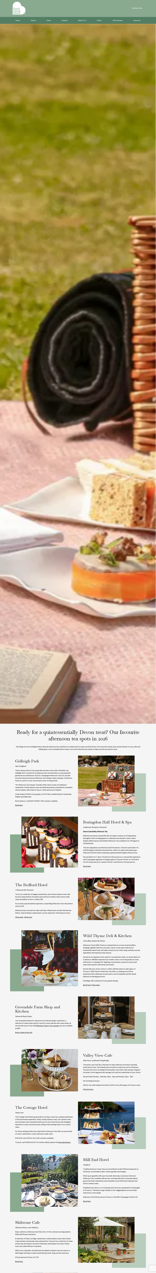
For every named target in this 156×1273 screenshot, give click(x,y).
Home (17, 20)
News (49, 20)
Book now (28, 917)
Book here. (87, 866)
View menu (19, 917)
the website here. (64, 1142)
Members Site (137, 8)
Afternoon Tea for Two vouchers (48, 1026)
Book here (19, 805)
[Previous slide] (80, 803)
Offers (99, 20)
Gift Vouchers (118, 20)
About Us (137, 20)
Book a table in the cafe (23, 1032)
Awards (64, 20)
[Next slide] (85, 803)
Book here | (87, 985)
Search (33, 20)
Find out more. (88, 1089)
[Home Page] (22, 8)
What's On (82, 20)
